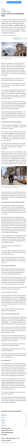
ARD (7, 438)
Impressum (4, 434)
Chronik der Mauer (6, 440)
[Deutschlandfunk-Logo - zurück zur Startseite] (14, 2)
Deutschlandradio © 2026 (8, 442)
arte (18, 438)
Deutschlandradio (6, 428)
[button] (2, 2)
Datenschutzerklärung (7, 430)
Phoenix (14, 438)
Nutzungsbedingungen (7, 432)
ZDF (10, 438)
